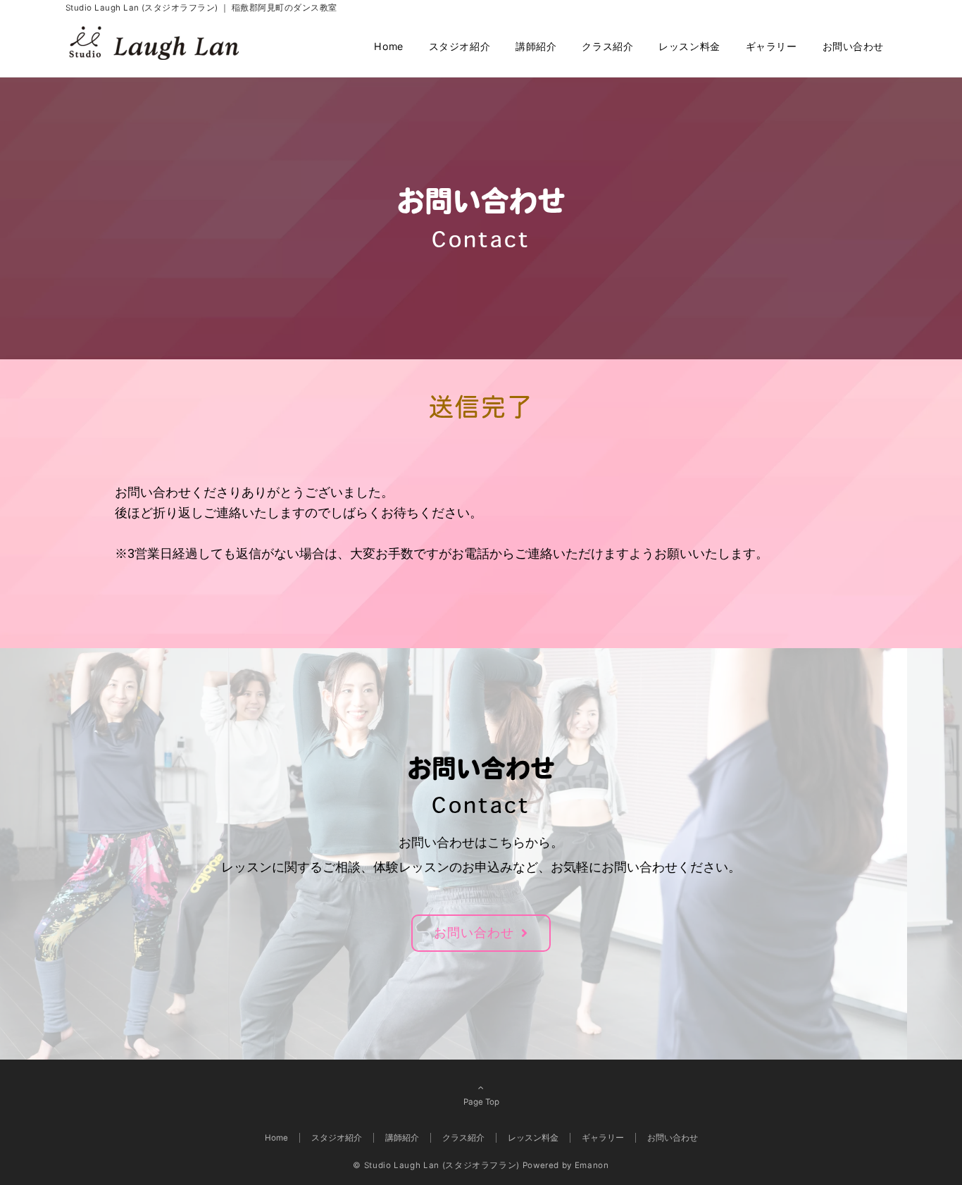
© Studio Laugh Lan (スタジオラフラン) (436, 1165)
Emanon (592, 1165)
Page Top (481, 1102)
